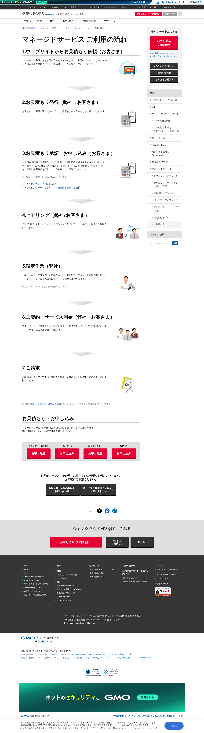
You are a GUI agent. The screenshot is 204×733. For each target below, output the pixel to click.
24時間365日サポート (32, 591)
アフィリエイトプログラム (166, 578)
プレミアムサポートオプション (166, 208)
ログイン (169, 13)
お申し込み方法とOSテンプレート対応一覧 (166, 129)
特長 (25, 565)
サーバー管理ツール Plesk (165, 113)
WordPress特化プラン (33, 587)
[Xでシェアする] (99, 511)
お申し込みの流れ (97, 573)
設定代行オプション (164, 217)
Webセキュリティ (64, 600)
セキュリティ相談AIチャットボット (121, 654)
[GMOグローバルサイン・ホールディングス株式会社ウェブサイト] (43, 642)
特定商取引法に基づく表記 (128, 616)
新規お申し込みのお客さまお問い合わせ (63, 490)
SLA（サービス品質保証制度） (36, 595)
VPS (41, 7)
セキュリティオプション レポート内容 (166, 184)
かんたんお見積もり (163, 66)
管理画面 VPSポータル (163, 162)
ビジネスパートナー (165, 574)
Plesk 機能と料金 (162, 120)
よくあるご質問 (163, 79)
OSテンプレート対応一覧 (164, 100)
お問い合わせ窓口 (45, 404)
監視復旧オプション (164, 193)
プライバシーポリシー (144, 728)
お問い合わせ (89, 20)
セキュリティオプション (166, 175)
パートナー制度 (139, 7)
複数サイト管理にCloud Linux (69, 589)
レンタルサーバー (57, 7)
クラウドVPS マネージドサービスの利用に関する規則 (51, 187)
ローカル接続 (158, 138)
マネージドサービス (81, 28)
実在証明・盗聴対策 (28, 658)
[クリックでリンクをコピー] (114, 511)
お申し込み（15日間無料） (148, 13)
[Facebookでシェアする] (107, 511)
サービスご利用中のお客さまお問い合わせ (98, 490)
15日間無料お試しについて (163, 53)
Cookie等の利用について (101, 616)
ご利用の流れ (160, 224)
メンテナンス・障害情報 (166, 569)
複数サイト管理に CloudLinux (161, 153)
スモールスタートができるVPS (36, 584)
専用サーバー (76, 7)
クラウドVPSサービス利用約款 (39, 184)
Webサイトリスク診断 (97, 654)
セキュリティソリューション (115, 7)
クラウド (29, 7)
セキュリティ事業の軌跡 (142, 657)
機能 (67, 28)
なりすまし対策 (124, 658)
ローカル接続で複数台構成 (34, 576)
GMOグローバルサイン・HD (164, 7)
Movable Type (159, 144)
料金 (39, 20)
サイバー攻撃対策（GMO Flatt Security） (101, 658)
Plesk (26, 573)
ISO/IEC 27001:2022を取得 (97, 619)
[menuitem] (28, 21)
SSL (153, 106)
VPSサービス (57, 28)
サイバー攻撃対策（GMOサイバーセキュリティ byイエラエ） (60, 658)
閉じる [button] (174, 726)
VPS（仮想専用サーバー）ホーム (35, 28)
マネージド (92, 7)
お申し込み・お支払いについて (102, 569)
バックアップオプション (166, 200)
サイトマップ (162, 583)
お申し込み (38, 453)
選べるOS (28, 569)
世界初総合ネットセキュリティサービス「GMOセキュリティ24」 (44, 654)
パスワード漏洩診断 (78, 654)
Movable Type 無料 (31, 580)
